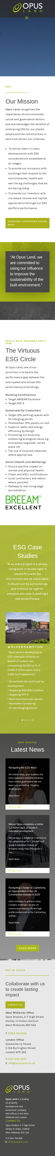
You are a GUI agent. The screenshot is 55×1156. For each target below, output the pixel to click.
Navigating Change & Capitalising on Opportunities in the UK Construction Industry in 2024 (28, 905)
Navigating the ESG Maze (28, 781)
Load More (27, 948)
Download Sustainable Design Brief (27, 223)
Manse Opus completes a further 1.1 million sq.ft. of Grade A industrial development (28, 841)
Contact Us (15, 1005)
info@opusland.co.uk (21, 1063)
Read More (14, 795)
